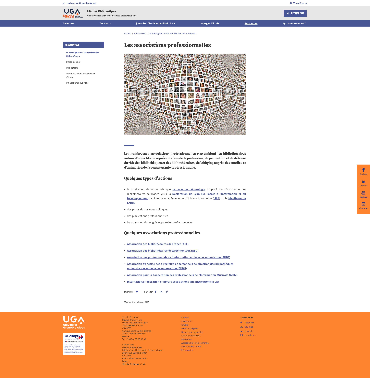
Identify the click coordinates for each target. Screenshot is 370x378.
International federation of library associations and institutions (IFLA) (173, 281)
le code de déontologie (189, 189)
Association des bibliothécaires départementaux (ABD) (162, 250)
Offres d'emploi (73, 61)
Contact (185, 317)
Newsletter (186, 339)
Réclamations (187, 350)
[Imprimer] (136, 292)
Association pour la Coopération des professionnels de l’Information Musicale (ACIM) (182, 275)
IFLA (216, 198)
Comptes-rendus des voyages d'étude (80, 75)
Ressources (72, 44)
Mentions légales (189, 328)
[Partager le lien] (167, 292)
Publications (72, 67)
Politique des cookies (191, 346)
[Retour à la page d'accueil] (73, 13)
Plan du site (187, 321)
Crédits (184, 324)
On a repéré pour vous (77, 82)
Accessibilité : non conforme (195, 342)
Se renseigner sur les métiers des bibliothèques (82, 54)
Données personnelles (192, 332)
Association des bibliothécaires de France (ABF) (157, 244)
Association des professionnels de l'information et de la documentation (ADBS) (178, 257)
